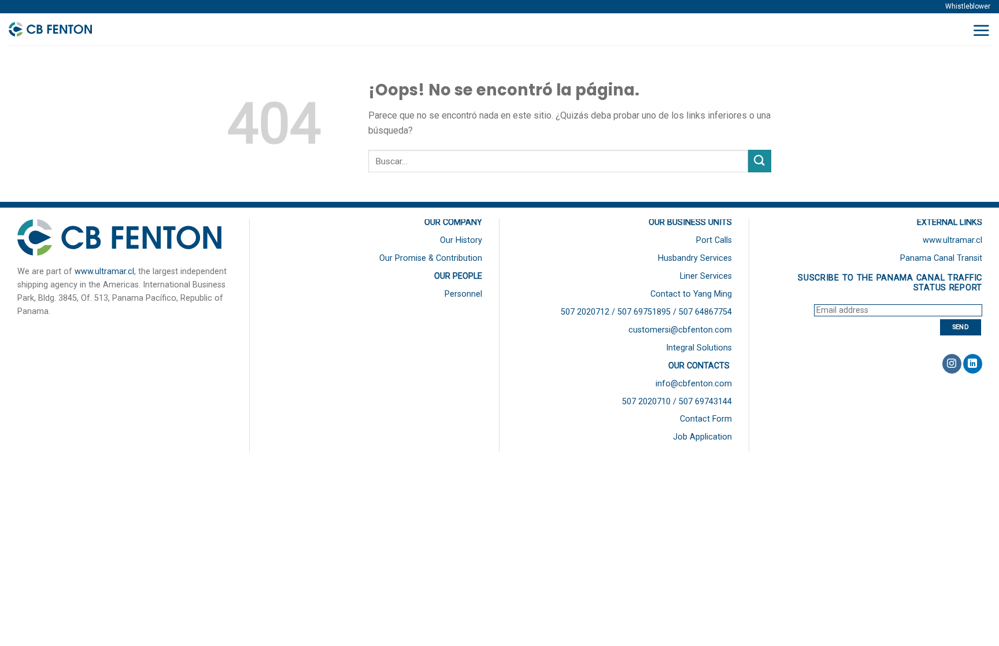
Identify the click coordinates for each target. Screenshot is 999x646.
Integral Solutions (699, 348)
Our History (461, 240)
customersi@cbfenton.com (680, 330)
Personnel (463, 294)
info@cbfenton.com (694, 384)
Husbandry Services (695, 258)
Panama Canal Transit (941, 258)
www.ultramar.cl (104, 271)
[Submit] (759, 161)
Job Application (702, 437)
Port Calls (714, 240)
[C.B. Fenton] (66, 29)
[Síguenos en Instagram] (951, 364)
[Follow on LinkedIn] (972, 364)
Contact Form (706, 419)
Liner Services (706, 276)
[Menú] (981, 30)
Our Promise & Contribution (430, 258)
